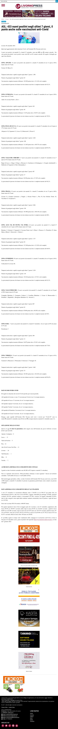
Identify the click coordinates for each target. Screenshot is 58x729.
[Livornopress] (29, 6)
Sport (31, 718)
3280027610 (10, 712)
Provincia (32, 721)
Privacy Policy (4, 707)
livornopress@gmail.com (11, 715)
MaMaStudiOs (8, 709)
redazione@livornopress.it (12, 714)
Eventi (31, 719)
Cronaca (7, 19)
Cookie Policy (12, 707)
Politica (31, 716)
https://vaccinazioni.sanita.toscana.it (43, 519)
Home (2, 19)
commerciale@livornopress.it (12, 717)
